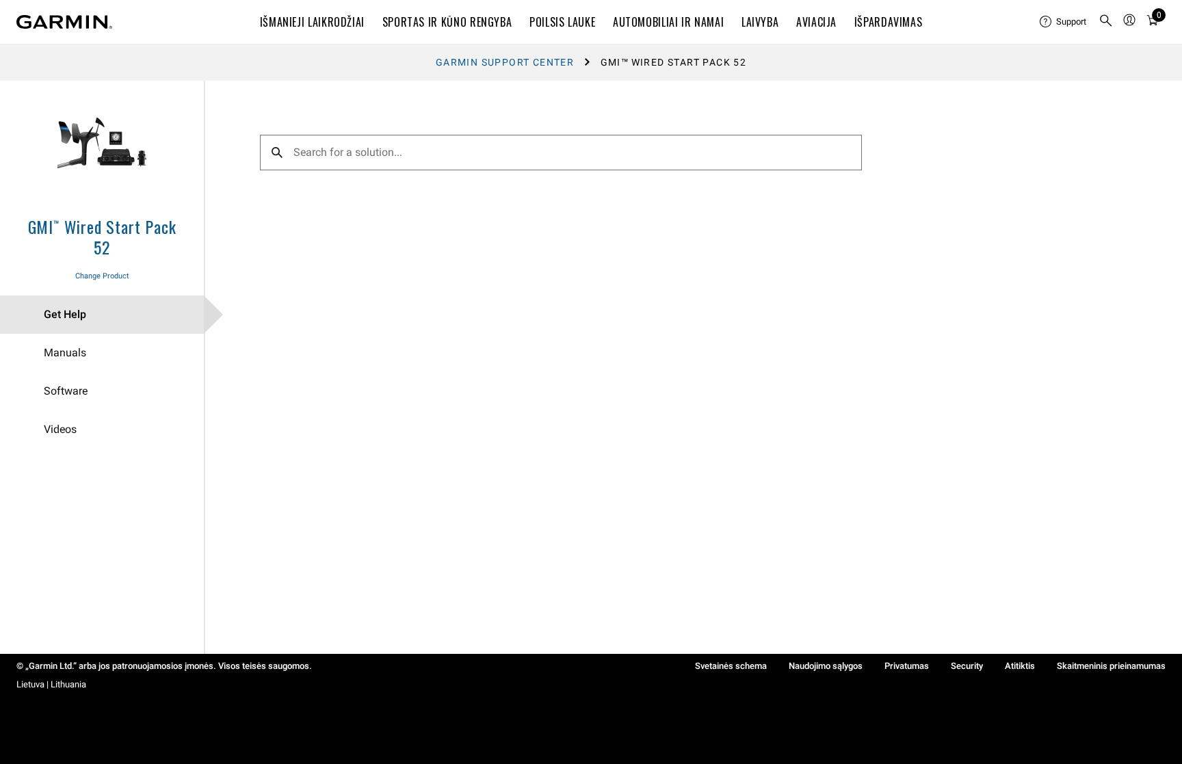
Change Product (102, 276)
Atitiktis (1020, 666)
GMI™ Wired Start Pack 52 (102, 236)
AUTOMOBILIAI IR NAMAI (668, 22)
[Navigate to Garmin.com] (64, 22)
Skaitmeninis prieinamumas (1111, 666)
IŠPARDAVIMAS (888, 22)
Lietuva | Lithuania (51, 684)
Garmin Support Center (505, 62)
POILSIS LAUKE (562, 22)
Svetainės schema (731, 666)
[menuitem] (1064, 22)
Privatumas (906, 666)
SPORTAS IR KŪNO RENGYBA (447, 22)
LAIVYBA (759, 22)
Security (967, 666)
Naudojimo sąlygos (826, 666)
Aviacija (816, 22)
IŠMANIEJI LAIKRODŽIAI (312, 22)
